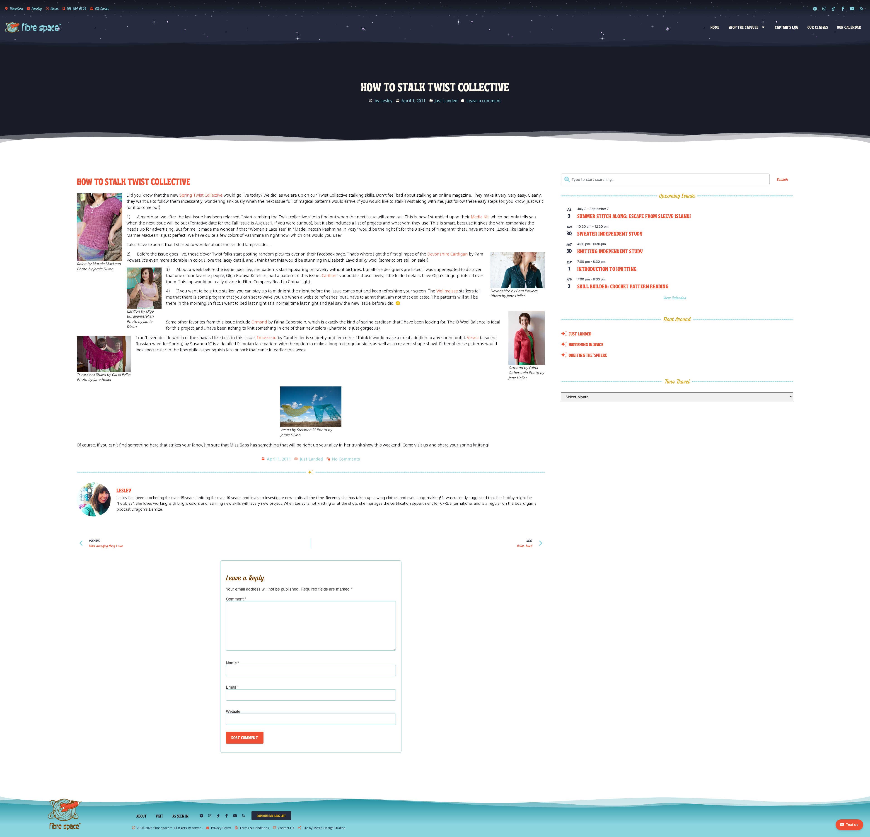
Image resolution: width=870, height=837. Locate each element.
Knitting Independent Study (610, 251)
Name (232, 663)
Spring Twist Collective (200, 195)
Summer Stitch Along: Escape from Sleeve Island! (634, 215)
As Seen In (180, 815)
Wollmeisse (447, 291)
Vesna (473, 337)
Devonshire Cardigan (447, 254)
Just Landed (446, 100)
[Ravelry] (815, 9)
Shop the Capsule (744, 27)
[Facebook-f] (843, 9)
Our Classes (817, 27)
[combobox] (665, 179)
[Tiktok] (833, 9)
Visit (159, 815)
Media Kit (480, 217)
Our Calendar (849, 27)
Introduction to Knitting (607, 268)
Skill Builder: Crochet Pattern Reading (622, 286)
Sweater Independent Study (610, 233)
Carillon (329, 275)
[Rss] (861, 9)
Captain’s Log (786, 27)
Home (715, 27)
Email (232, 687)
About (141, 815)
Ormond (259, 322)
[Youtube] (852, 9)
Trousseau (266, 337)
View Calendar (675, 297)
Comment (236, 599)
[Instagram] (824, 9)
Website (233, 711)
